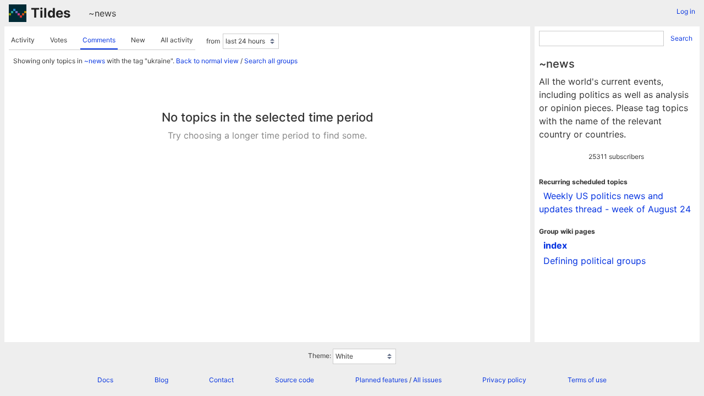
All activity (177, 40)
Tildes (50, 13)
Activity (23, 40)
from (213, 41)
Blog (161, 380)
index (555, 245)
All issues (427, 380)
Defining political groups (594, 260)
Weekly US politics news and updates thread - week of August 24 (615, 202)
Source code (294, 380)
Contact (221, 380)
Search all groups (271, 61)
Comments (99, 40)
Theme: (319, 355)
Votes (58, 40)
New (138, 40)
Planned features (381, 380)
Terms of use (587, 380)
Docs (105, 380)
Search (681, 38)
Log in (685, 11)
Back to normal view (207, 61)
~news (102, 13)
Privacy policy (504, 380)
